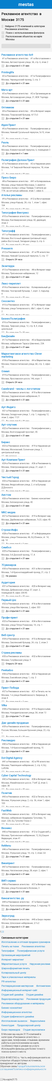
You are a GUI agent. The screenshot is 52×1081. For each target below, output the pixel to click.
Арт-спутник (9, 424)
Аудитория (8, 582)
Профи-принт (9, 617)
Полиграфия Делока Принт (18, 160)
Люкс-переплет (11, 283)
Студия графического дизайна (17, 1016)
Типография (7, 950)
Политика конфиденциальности (29, 1069)
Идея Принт (8, 125)
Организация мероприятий (15, 955)
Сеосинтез (8, 301)
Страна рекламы (11, 652)
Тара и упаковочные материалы (18, 977)
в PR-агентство (41, 252)
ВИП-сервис (8, 880)
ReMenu (6, 845)
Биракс (5, 442)
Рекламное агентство (33, 946)
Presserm (7, 248)
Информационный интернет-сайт (19, 990)
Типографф (8, 231)
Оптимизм (7, 107)
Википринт (8, 863)
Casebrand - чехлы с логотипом (20, 388)
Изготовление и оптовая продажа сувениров (25, 942)
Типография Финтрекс (15, 212)
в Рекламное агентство (15, 58)
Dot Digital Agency (11, 757)
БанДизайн (8, 336)
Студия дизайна (34, 994)
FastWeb (6, 810)
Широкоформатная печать (15, 968)
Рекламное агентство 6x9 (17, 54)
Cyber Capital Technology (16, 775)
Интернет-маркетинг (12, 959)
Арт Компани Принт (13, 459)
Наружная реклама (40, 964)
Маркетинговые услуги (14, 964)
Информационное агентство (16, 1012)
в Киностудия (40, 902)
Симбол (6, 547)
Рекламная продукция (38, 999)
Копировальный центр (13, 972)
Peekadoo (7, 670)
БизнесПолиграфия (13, 318)
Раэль (5, 142)
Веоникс (6, 828)
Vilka (4, 705)
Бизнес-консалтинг (41, 498)
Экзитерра (7, 266)
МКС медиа (8, 512)
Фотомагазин (43, 986)
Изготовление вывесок (14, 1021)
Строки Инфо (9, 529)
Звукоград (7, 915)
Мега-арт (7, 89)
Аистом (6, 494)
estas (26, 4)
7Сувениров (8, 565)
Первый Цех (8, 600)
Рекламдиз (8, 740)
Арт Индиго (8, 407)
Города (21, 1066)
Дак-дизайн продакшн (15, 722)
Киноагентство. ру (12, 898)
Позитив (6, 793)
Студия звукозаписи (34, 1029)
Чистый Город (10, 477)
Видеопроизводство (12, 999)
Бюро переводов (10, 1029)
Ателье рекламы (11, 195)
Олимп (5, 371)
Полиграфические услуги (30, 950)
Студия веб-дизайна (12, 994)
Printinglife (7, 72)
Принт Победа (10, 687)
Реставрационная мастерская (17, 986)
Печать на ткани (10, 946)
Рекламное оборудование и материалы (22, 1003)
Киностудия (7, 1025)
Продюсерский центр (28, 1025)
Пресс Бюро (8, 177)
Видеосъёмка (37, 1021)
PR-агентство (8, 981)
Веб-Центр (8, 635)
